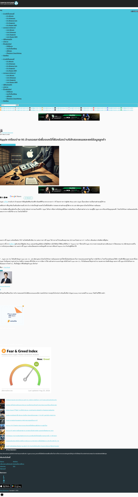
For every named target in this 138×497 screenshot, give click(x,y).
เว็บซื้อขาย (9, 46)
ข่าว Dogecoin (10, 23)
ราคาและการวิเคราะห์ (9, 28)
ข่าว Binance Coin (11, 21)
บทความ (5, 42)
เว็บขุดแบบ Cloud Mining (13, 53)
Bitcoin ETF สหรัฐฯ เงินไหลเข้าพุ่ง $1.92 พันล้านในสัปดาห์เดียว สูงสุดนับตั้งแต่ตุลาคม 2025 (30, 431)
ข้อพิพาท (12, 244)
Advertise (3, 466)
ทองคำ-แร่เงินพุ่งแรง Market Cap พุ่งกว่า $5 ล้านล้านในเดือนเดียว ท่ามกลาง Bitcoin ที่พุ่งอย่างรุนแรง (32, 446)
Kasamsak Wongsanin (7, 132)
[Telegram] (5, 198)
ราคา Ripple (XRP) (12, 37)
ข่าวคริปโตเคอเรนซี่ (8, 14)
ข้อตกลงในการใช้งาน (18, 464)
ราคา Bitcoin (10, 30)
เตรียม (6, 202)
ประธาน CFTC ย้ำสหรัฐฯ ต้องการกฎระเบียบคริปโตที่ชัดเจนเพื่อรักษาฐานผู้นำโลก (26, 426)
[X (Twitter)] (3, 479)
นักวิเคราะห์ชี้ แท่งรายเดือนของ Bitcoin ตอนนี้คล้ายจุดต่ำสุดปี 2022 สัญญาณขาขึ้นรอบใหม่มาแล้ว (31, 405)
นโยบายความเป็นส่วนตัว (6, 464)
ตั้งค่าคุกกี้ (3, 469)
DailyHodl (7, 267)
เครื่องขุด (9, 51)
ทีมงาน (2, 462)
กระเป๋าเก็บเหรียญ (11, 48)
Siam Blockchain (4, 490)
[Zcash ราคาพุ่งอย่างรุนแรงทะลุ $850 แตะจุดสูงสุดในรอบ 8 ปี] (2, 422)
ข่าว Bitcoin (9, 16)
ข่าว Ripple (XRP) (11, 25)
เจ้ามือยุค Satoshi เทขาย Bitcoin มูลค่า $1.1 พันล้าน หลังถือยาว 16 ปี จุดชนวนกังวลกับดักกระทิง (31, 400)
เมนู (1, 10)
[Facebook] (1, 198)
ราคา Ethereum (11, 32)
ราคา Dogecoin (11, 35)
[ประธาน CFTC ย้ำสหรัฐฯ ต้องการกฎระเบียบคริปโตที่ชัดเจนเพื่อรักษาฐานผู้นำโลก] (2, 427)
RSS (14, 466)
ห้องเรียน (6, 55)
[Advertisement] (69, 226)
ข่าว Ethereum (10, 18)
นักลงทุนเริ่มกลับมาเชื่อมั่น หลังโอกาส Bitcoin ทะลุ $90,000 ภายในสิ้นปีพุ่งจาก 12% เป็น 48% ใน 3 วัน (32, 441)
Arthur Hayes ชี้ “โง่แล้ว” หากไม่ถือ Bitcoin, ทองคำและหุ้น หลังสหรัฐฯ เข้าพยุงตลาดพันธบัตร (30, 410)
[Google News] (16, 198)
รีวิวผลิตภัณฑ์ (7, 44)
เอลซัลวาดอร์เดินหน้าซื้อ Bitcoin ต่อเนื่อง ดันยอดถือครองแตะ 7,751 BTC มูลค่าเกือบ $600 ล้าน (31, 415)
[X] (3, 198)
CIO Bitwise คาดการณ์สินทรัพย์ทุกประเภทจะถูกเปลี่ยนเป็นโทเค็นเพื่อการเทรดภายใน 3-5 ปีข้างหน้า (31, 436)
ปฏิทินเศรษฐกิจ (7, 39)
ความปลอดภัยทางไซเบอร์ (8, 145)
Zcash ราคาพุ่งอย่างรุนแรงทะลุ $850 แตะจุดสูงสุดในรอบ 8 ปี (21, 420)
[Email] (3, 482)
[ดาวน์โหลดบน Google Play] (16, 486)
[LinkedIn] (3, 477)
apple (1, 270)
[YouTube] (7, 198)
